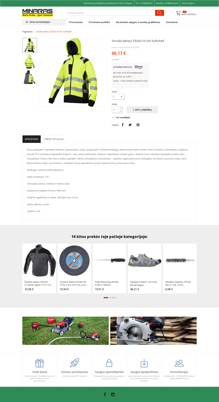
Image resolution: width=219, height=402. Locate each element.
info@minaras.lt (171, 3)
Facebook (105, 395)
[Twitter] (130, 125)
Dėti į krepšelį (143, 109)
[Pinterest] (138, 125)
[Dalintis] (122, 125)
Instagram (113, 395)
